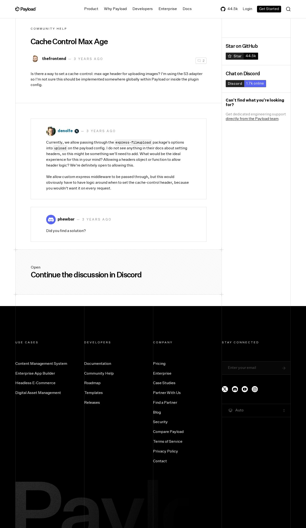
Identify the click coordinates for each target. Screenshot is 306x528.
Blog (157, 413)
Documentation (97, 364)
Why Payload (115, 9)
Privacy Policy (165, 451)
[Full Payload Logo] (25, 9)
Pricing (159, 364)
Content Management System (41, 364)
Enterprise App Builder (35, 374)
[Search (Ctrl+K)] (288, 9)
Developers (142, 9)
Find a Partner (165, 403)
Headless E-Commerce (35, 383)
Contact (160, 461)
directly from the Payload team (252, 119)
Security (160, 422)
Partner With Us (167, 393)
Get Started (269, 9)
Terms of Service (167, 442)
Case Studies (164, 383)
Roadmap (92, 383)
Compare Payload (168, 432)
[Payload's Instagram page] (255, 389)
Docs (187, 9)
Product (91, 9)
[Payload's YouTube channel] (245, 389)
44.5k (232, 9)
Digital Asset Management (38, 393)
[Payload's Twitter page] (225, 389)
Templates (93, 393)
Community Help (49, 28)
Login (247, 9)
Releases (92, 403)
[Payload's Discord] (235, 389)
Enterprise (167, 9)
